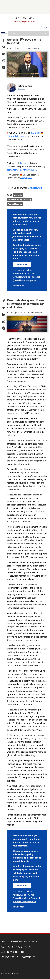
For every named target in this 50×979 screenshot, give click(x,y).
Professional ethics (24, 941)
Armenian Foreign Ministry (19, 199)
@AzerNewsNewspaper (24, 280)
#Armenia (35, 132)
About (5, 941)
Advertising (23, 946)
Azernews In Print (12, 952)
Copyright (28, 957)
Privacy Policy (10, 957)
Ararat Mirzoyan (15, 204)
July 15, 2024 (26, 178)
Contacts (7, 946)
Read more (21, 89)
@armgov (24, 163)
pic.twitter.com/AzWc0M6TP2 (22, 170)
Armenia (18, 195)
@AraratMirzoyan (15, 136)
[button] (3, 40)
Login (44, 27)
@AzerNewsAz (35, 187)
